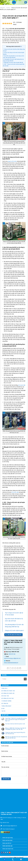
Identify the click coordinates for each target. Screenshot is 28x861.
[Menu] (2, 2)
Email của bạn (4, 751)
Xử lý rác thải (5, 696)
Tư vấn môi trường (6, 701)
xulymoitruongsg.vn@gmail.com (12, 658)
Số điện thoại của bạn (6, 756)
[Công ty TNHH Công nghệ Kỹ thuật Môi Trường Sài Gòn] (14, 2)
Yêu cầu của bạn (5, 767)
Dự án (2, 708)
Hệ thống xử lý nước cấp (7, 693)
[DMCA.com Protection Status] (5, 832)
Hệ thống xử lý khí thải (7, 698)
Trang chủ (2, 7)
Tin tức (8, 7)
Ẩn (20, 46)
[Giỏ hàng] (25, 2)
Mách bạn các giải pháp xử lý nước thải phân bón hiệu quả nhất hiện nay (16, 737)
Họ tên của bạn (5, 745)
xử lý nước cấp (15, 492)
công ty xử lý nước (12, 161)
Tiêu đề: (3, 761)
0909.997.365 (12, 654)
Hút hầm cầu (4, 703)
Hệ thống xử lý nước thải (8, 690)
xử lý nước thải (21, 385)
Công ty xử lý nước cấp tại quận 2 (14, 630)
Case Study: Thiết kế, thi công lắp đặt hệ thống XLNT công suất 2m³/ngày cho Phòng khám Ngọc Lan (16, 719)
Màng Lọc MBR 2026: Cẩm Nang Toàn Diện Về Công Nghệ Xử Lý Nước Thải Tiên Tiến (15, 729)
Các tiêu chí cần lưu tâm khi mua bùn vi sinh (15, 723)
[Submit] (25, 679)
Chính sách (4, 688)
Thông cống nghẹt (6, 706)
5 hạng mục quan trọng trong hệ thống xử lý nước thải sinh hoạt (15, 733)
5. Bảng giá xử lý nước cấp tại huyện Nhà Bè (13, 62)
